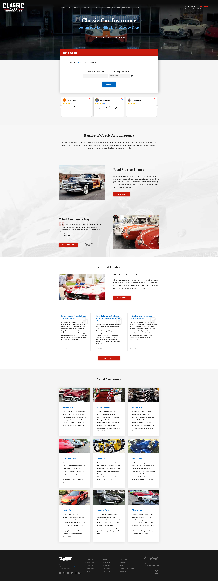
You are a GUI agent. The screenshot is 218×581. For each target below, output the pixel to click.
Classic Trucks (103, 407)
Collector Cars (69, 458)
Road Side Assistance (128, 169)
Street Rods (137, 458)
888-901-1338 (202, 6)
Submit (109, 84)
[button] (157, 106)
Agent (94, 62)
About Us (123, 571)
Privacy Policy (73, 566)
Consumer (83, 62)
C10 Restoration (113, 7)
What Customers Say (74, 218)
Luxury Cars (103, 509)
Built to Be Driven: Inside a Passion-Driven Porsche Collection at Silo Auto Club (108, 318)
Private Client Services (127, 568)
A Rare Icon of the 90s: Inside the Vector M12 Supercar (141, 317)
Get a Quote (65, 7)
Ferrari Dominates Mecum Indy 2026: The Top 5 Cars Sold (73, 317)
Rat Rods (106, 559)
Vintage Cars (137, 407)
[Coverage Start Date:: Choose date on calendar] (132, 76)
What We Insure (98, 7)
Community (126, 7)
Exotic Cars (68, 509)
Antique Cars (69, 407)
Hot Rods (101, 458)
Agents (86, 7)
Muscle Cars (137, 509)
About (136, 7)
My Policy (76, 7)
